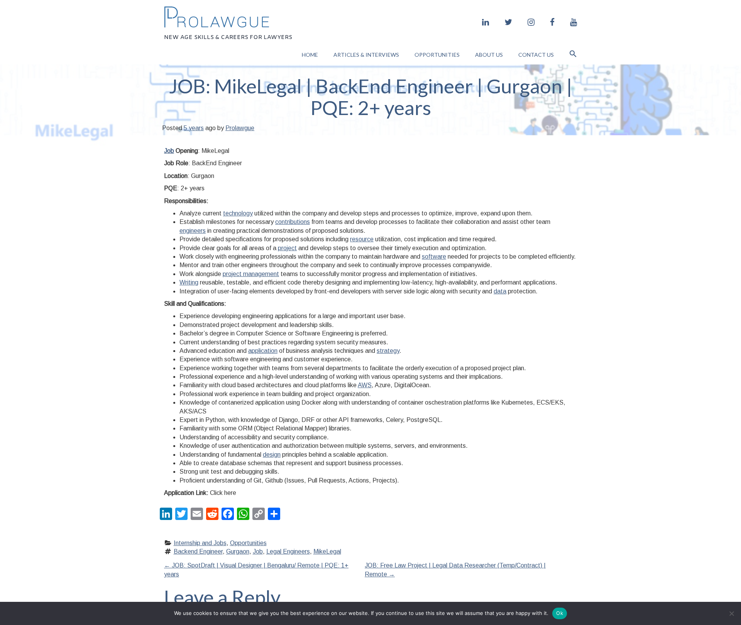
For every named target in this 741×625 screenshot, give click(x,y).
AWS (365, 385)
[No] (731, 613)
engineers (192, 230)
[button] (573, 54)
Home (310, 54)
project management (251, 274)
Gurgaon (237, 551)
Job (169, 150)
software (434, 256)
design (272, 454)
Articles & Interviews (366, 54)
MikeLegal (327, 551)
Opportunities (437, 54)
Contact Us (536, 54)
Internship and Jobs (200, 543)
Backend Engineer (198, 551)
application (262, 350)
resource (362, 239)
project (287, 248)
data (500, 291)
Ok (559, 613)
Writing (188, 282)
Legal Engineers (288, 551)
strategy (388, 350)
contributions (292, 221)
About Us (489, 54)
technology (238, 213)
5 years (194, 128)
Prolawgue (239, 128)
